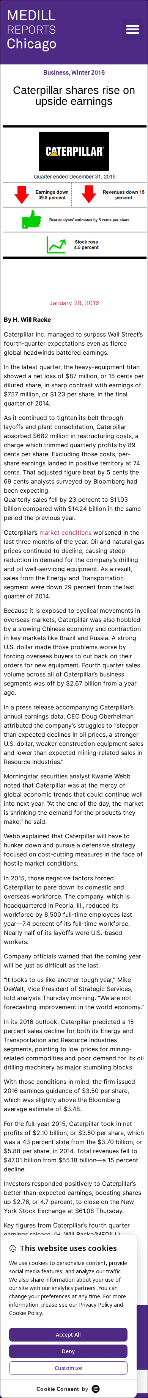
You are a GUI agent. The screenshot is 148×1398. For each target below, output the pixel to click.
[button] (132, 29)
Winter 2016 (88, 73)
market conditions (65, 532)
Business (56, 73)
